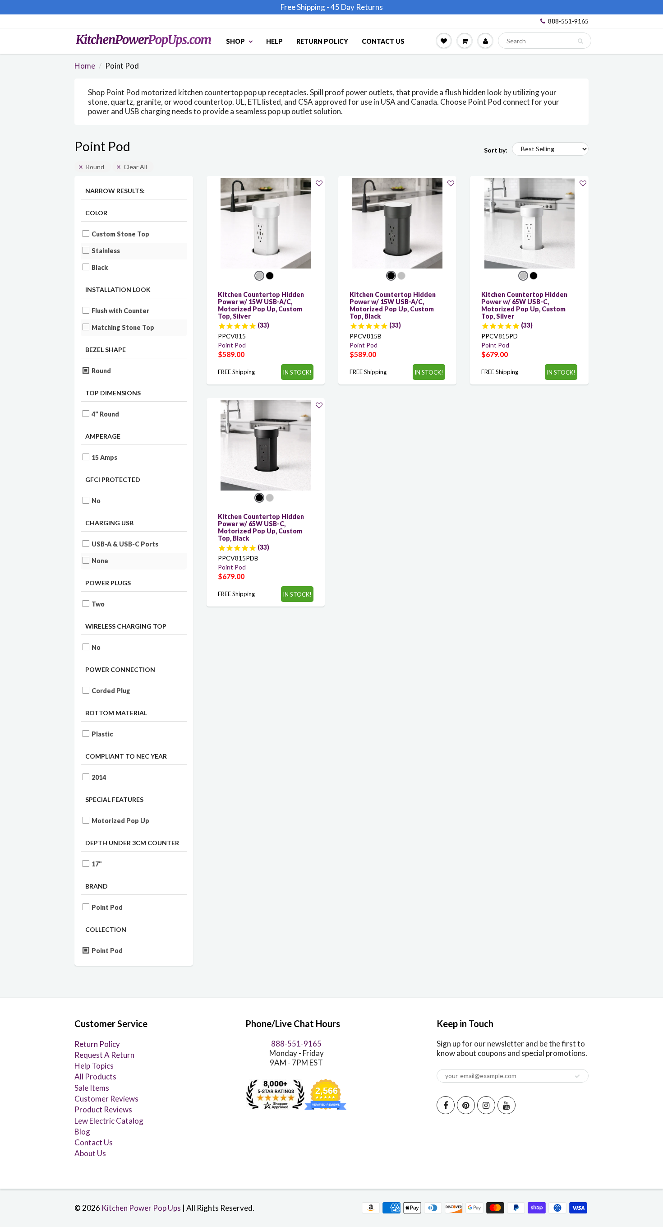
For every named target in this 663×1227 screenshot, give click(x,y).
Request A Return (104, 1055)
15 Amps (104, 457)
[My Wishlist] (443, 40)
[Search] (580, 41)
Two (98, 604)
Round (95, 167)
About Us (90, 1153)
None (100, 561)
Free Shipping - (305, 7)
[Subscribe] (577, 1076)
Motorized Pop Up (120, 820)
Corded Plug (111, 691)
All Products (95, 1076)
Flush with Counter (120, 311)
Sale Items (91, 1088)
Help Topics (94, 1065)
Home (84, 65)
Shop (235, 41)
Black (100, 267)
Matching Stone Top (123, 327)
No (96, 501)
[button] (319, 183)
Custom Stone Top (120, 234)
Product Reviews (103, 1109)
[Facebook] (446, 1105)
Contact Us (383, 41)
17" (97, 864)
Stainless (106, 251)
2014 (99, 777)
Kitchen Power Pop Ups (141, 1208)
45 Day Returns (357, 7)
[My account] (485, 40)
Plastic (102, 734)
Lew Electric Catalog (108, 1120)
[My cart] (464, 40)
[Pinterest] (466, 1105)
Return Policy (322, 41)
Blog (82, 1131)
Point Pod (107, 907)
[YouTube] (506, 1105)
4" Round (105, 414)
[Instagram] (486, 1105)
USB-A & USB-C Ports (125, 544)
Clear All (135, 167)
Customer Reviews (106, 1098)
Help (274, 41)
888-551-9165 (568, 21)
